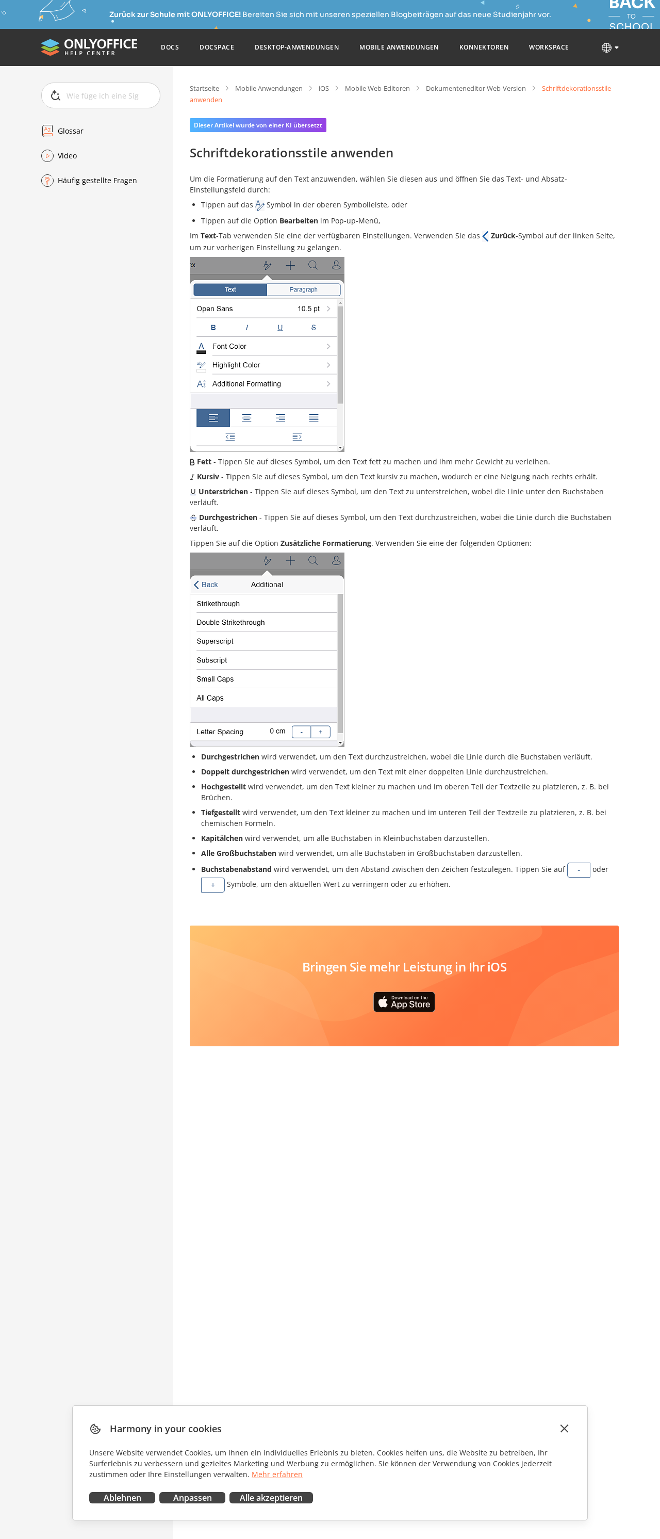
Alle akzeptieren (271, 1497)
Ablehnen (122, 1497)
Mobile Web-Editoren (377, 88)
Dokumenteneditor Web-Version (476, 88)
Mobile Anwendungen (269, 88)
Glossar (71, 131)
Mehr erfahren (277, 1474)
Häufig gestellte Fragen (97, 180)
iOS (324, 88)
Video (67, 155)
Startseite (204, 88)
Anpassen (192, 1497)
